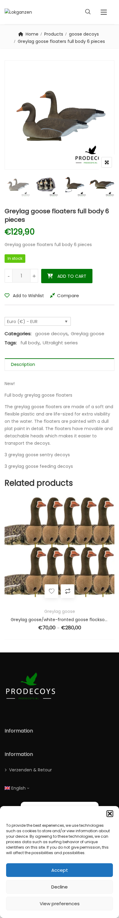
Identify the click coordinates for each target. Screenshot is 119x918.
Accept (59, 870)
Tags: (11, 342)
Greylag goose (87, 333)
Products (53, 34)
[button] (110, 814)
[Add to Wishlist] (103, 591)
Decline (59, 887)
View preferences (60, 903)
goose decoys (84, 34)
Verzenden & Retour (30, 770)
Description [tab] (23, 364)
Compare (68, 295)
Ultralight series (60, 342)
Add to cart (71, 276)
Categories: (18, 333)
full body (30, 342)
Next (101, 184)
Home (32, 34)
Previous (17, 184)
